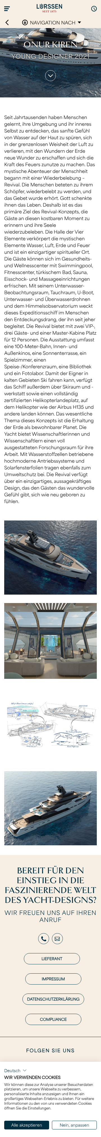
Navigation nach (52, 22)
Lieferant (52, 959)
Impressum (53, 979)
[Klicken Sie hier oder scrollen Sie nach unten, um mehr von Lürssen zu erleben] (50, 75)
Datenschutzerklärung (53, 999)
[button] (15, 1070)
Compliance (53, 1019)
